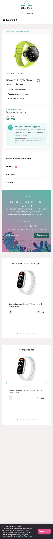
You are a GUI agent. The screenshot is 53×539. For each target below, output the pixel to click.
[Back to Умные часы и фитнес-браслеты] (46, 31)
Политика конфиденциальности (32, 246)
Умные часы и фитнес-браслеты (18, 31)
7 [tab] (35, 333)
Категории (11, 20)
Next (46, 296)
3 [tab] (23, 333)
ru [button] (22, 13)
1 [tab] (17, 333)
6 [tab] (32, 333)
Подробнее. (28, 536)
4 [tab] (26, 333)
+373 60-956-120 (26, 226)
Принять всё (44, 531)
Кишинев (30, 13)
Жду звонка (41, 235)
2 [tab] (20, 333)
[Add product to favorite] (45, 81)
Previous (6, 296)
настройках (19, 536)
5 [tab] (29, 333)
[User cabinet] (46, 20)
